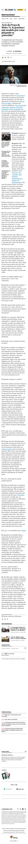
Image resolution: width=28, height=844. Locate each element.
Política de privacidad (7, 830)
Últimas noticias (6, 712)
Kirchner (21, 495)
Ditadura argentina (6, 648)
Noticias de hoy (22, 832)
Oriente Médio (21, 18)
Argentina (20, 95)
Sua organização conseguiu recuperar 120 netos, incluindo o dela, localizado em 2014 (14, 108)
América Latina (5, 18)
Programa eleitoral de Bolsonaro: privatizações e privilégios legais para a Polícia (12, 730)
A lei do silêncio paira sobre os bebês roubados (18, 638)
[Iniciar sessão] (25, 10)
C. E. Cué (9, 51)
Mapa (14, 830)
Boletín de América (7, 755)
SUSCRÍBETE (20, 9)
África (11, 18)
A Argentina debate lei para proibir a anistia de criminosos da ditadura (18, 629)
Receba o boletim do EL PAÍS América (12, 616)
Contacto (4, 828)
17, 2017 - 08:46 (17, 53)
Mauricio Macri (15, 648)
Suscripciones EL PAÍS (19, 830)
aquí (24, 658)
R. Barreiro (17, 51)
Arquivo (4, 770)
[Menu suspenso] (3, 10)
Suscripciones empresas (8, 832)
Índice (17, 832)
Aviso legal (17, 828)
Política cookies (22, 828)
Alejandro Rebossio (14, 632)
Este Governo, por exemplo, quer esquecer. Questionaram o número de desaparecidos (17, 176)
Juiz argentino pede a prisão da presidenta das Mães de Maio (6, 145)
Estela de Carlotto (7, 22)
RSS (14, 832)
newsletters (5, 751)
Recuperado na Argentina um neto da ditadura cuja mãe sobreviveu (6, 154)
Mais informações (5, 655)
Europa (15, 18)
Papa (23, 530)
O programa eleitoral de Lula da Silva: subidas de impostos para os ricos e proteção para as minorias (14, 724)
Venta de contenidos (10, 828)
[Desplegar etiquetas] (25, 648)
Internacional (8, 15)
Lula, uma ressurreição (11, 719)
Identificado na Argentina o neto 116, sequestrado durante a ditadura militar (6, 174)
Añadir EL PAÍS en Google (9, 61)
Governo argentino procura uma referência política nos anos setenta (5, 163)
